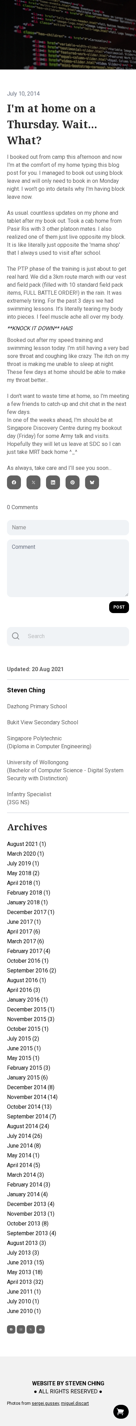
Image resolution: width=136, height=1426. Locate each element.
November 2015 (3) (30, 1019)
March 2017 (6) (25, 941)
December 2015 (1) (30, 1009)
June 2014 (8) (24, 1145)
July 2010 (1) (23, 1301)
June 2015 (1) (24, 1048)
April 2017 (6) (23, 931)
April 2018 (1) (23, 883)
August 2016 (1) (26, 980)
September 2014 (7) (31, 1116)
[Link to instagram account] (21, 1329)
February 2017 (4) (28, 951)
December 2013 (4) (30, 1204)
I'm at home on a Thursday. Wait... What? (52, 125)
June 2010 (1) (24, 1311)
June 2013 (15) (25, 1262)
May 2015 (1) (23, 1058)
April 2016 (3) (23, 990)
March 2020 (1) (25, 853)
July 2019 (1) (23, 863)
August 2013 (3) (26, 1243)
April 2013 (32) (25, 1282)
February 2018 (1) (28, 892)
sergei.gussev (45, 1403)
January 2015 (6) (27, 1077)
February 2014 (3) (28, 1184)
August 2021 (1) (26, 844)
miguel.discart (75, 1403)
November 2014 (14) (32, 1097)
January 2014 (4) (27, 1194)
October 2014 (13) (29, 1106)
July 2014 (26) (24, 1136)
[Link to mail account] (40, 1329)
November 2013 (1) (30, 1214)
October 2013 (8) (27, 1223)
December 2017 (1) (30, 912)
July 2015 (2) (23, 1038)
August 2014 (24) (28, 1126)
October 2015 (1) (27, 1029)
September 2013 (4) (31, 1233)
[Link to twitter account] (31, 1329)
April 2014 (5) (23, 1165)
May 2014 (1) (23, 1155)
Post (119, 607)
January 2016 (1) (27, 999)
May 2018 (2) (23, 873)
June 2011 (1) (24, 1291)
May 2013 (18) (25, 1272)
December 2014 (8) (30, 1087)
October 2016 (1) (27, 961)
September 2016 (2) (31, 970)
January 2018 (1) (27, 902)
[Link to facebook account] (11, 1329)
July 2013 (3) (23, 1252)
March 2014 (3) (25, 1175)
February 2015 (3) (28, 1068)
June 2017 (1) (24, 922)
